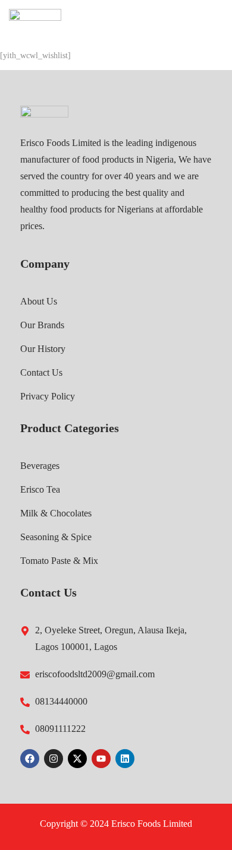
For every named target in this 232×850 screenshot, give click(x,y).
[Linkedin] (124, 758)
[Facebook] (29, 758)
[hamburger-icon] (209, 23)
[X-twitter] (77, 758)
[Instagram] (53, 758)
